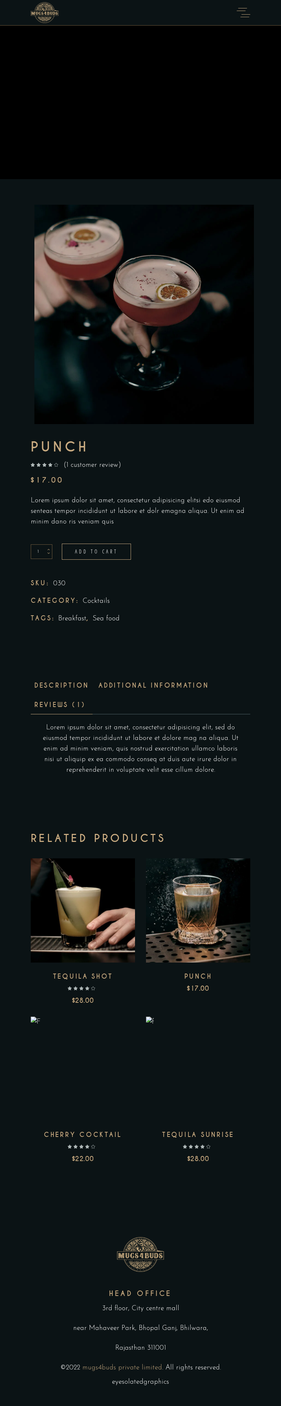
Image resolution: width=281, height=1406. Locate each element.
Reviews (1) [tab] (60, 705)
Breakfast (72, 618)
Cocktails (96, 601)
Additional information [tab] (153, 685)
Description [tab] (61, 685)
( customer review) (92, 465)
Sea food (106, 618)
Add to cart (96, 551)
